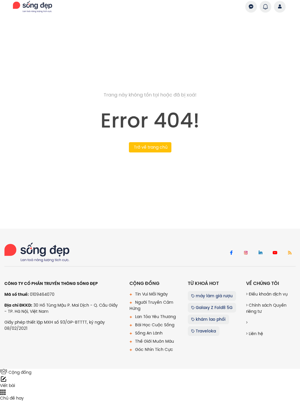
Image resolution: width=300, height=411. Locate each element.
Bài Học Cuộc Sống (154, 325)
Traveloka (205, 331)
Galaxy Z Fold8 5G (214, 307)
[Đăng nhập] (280, 7)
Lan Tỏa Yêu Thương (155, 317)
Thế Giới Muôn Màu (154, 341)
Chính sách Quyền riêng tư (266, 308)
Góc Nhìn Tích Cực (153, 349)
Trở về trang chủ (150, 147)
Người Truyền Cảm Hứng (151, 305)
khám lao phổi (210, 319)
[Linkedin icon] (260, 253)
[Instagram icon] (246, 253)
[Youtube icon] (275, 253)
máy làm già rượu (214, 296)
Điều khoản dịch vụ (268, 294)
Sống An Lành (148, 333)
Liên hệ (255, 334)
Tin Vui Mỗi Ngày (151, 294)
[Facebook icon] (231, 253)
